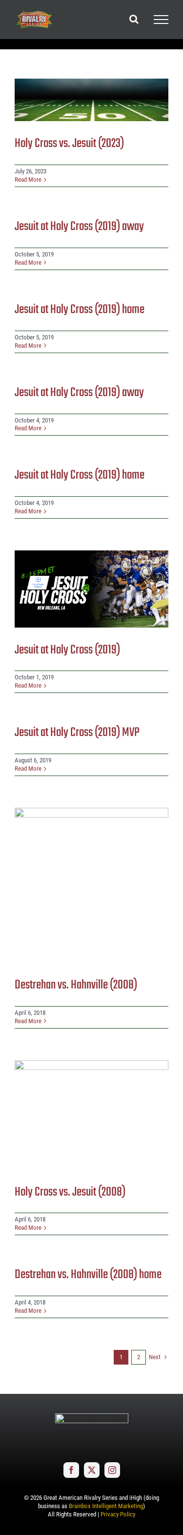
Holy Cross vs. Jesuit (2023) (69, 143)
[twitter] (92, 1470)
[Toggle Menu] (161, 19)
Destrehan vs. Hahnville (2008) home (88, 1274)
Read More (28, 179)
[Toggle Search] (134, 19)
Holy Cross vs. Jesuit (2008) (70, 1192)
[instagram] (112, 1470)
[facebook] (71, 1470)
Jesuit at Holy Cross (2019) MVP (77, 732)
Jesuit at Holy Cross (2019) (67, 650)
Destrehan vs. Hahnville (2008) (76, 985)
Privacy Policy (118, 1514)
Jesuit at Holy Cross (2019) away (79, 226)
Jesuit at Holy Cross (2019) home (79, 309)
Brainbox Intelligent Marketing (106, 1506)
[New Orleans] (91, 100)
